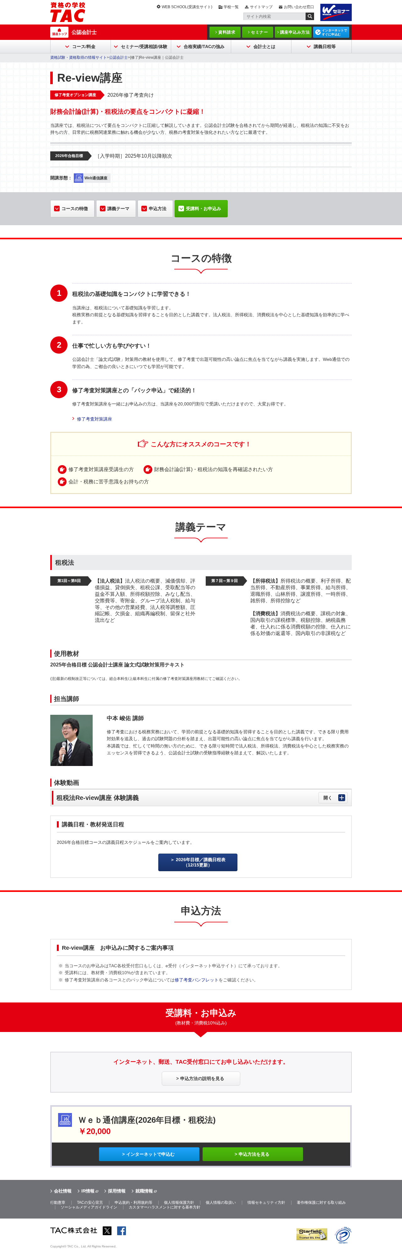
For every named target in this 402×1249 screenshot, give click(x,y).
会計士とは (264, 46)
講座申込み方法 (295, 32)
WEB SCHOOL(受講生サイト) (187, 7)
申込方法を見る (254, 1154)
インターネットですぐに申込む (334, 32)
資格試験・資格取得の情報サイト (78, 57)
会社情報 (63, 1190)
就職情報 (144, 1190)
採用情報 (117, 1190)
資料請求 (226, 32)
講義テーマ (118, 208)
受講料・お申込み (203, 208)
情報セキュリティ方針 (266, 1202)
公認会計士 (84, 32)
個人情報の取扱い (221, 1202)
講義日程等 (325, 46)
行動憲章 (57, 1202)
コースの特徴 (75, 208)
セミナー (259, 32)
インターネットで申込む (150, 1154)
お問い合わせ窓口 (299, 7)
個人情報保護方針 (179, 1202)
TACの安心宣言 (90, 1202)
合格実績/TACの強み (204, 46)
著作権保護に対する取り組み (321, 1202)
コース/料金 (83, 46)
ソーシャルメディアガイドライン (89, 1207)
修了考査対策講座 (94, 418)
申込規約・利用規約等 (133, 1202)
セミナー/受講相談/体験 (144, 46)
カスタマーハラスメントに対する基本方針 (164, 1207)
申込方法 (157, 208)
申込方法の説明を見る (202, 1078)
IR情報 (88, 1190)
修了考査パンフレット (197, 979)
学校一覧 (231, 7)
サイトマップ (261, 7)
